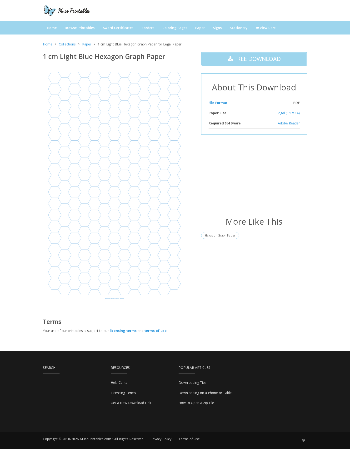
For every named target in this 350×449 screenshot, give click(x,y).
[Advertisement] (254, 175)
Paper (200, 27)
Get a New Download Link (131, 402)
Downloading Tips (192, 382)
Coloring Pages (174, 27)
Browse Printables (80, 27)
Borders (147, 27)
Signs (217, 27)
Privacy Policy (160, 439)
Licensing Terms (123, 392)
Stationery (239, 27)
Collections (67, 44)
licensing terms (123, 330)
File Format (218, 102)
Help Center (120, 382)
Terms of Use (189, 439)
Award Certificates (118, 27)
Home (52, 27)
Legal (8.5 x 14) (288, 113)
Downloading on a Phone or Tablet (206, 392)
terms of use (155, 330)
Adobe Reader (289, 123)
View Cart (267, 27)
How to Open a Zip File (196, 402)
